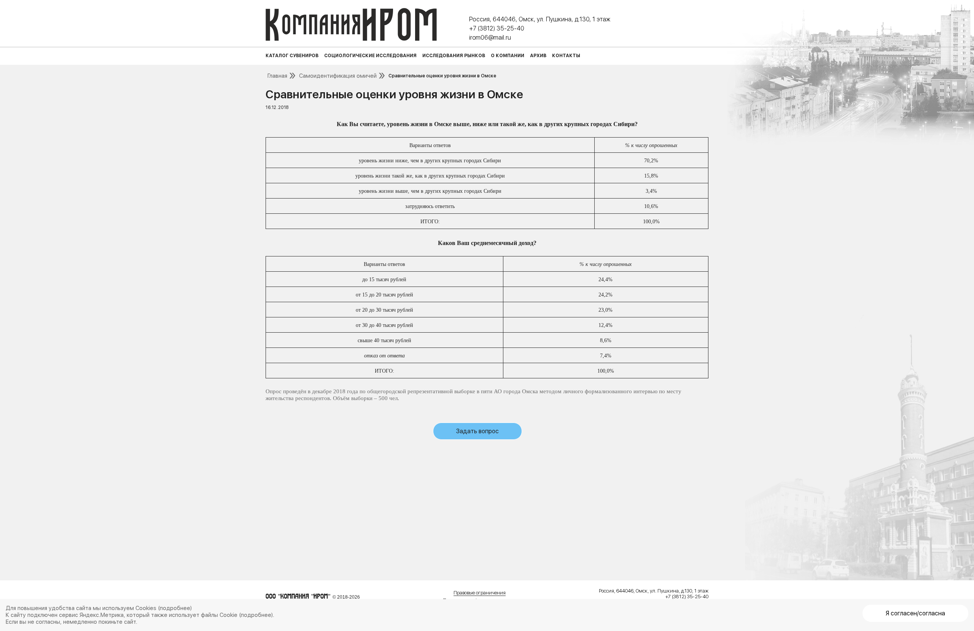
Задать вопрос (477, 431)
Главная (277, 75)
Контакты (566, 55)
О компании (507, 55)
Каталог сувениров (292, 55)
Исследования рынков (453, 55)
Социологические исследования (370, 55)
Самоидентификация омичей (338, 75)
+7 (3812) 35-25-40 (496, 28)
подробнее (175, 608)
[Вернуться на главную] (351, 24)
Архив (538, 55)
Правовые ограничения (480, 593)
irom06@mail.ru (490, 37)
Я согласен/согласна (915, 613)
